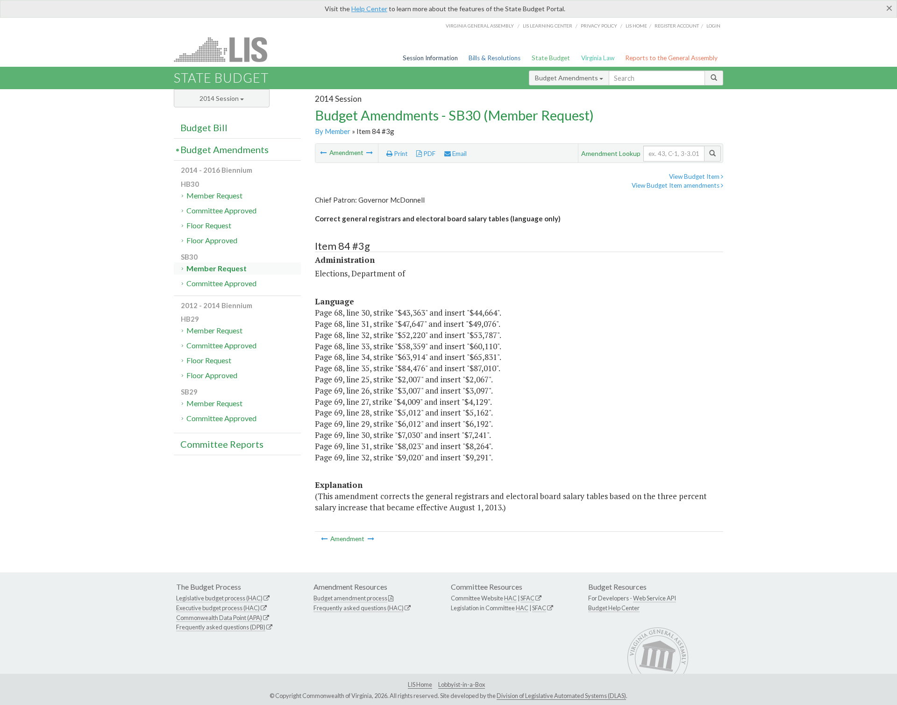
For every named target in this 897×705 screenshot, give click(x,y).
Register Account (677, 25)
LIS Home (420, 684)
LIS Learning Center (547, 25)
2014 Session (219, 98)
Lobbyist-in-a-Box (461, 684)
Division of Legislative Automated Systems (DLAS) (561, 695)
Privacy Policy (599, 25)
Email (459, 153)
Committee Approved (221, 210)
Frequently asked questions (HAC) (358, 608)
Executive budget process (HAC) (218, 608)
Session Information (430, 58)
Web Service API (654, 598)
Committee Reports (221, 444)
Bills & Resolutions (494, 58)
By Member (332, 131)
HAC (510, 598)
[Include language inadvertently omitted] (324, 152)
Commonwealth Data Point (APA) (219, 617)
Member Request (214, 195)
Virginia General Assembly (480, 25)
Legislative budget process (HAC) (219, 598)
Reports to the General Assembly (671, 58)
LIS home (636, 25)
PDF (428, 153)
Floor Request (208, 225)
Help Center (369, 9)
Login (713, 25)
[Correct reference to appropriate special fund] (369, 152)
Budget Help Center (614, 608)
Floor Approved (211, 240)
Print (400, 153)
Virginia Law (597, 58)
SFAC (527, 598)
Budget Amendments (567, 78)
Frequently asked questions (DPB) (220, 627)
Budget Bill (204, 127)
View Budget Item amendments (676, 185)
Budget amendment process (350, 598)
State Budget (551, 58)
